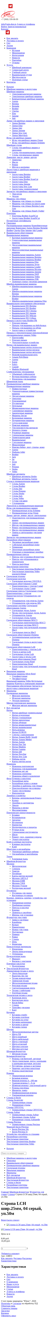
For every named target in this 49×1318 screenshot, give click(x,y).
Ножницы (11, 764)
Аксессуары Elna (20, 182)
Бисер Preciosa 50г (20, 1129)
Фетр (9, 778)
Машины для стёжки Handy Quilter (28, 211)
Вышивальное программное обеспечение (26, 303)
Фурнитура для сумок (17, 917)
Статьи (10, 1289)
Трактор (15, 871)
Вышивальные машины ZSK (25, 279)
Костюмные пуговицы (22, 895)
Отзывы (15, 62)
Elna (14, 113)
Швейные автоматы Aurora (24, 479)
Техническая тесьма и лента (19, 995)
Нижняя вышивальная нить (25, 354)
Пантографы (18, 337)
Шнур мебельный (20, 1039)
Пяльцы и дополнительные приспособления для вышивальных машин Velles (27, 334)
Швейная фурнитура (16, 861)
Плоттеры (11, 213)
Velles (14, 471)
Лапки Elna (17, 126)
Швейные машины (15, 91)
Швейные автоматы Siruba (24, 476)
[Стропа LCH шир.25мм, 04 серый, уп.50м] (27, 1225)
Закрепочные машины (22, 413)
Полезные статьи (20, 79)
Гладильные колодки (16, 579)
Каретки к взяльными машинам (29, 683)
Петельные (17, 406)
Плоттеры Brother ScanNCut (25, 216)
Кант (14, 1010)
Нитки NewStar (19, 754)
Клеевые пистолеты (21, 844)
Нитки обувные (19, 722)
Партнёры (16, 60)
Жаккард (16, 959)
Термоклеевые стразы (22, 1102)
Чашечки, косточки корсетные (26, 1068)
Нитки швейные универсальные (27, 713)
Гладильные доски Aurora (24, 610)
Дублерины (17, 954)
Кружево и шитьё (20, 1024)
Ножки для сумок (20, 929)
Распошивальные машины (19, 225)
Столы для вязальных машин (25, 155)
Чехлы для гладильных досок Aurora (29, 613)
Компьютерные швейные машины (28, 99)
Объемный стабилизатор (23, 374)
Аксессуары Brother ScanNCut (26, 218)
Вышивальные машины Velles (26, 277)
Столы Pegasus (19, 491)
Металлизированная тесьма (24, 983)
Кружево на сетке (20, 1020)
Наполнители (18, 793)
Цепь (14, 942)
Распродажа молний (21, 888)
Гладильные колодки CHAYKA (26, 581)
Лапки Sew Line (19, 133)
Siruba (15, 469)
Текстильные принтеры (17, 566)
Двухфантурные (19, 678)
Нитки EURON (19, 732)
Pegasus (15, 467)
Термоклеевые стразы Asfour (25, 1115)
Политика (5, 1303)
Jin (13, 459)
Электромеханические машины (26, 94)
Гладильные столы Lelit (23, 654)
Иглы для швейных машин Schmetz (28, 143)
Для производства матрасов (25, 428)
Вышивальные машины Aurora (26, 255)
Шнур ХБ (16, 1034)
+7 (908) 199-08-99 (9, 19)
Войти (4, 26)
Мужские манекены (21, 698)
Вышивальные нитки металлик (26, 352)
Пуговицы (11, 890)
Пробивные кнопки (21, 905)
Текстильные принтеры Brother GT (28, 569)
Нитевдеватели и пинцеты (24, 827)
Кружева (11, 1012)
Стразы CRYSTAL (15, 1107)
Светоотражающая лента (23, 988)
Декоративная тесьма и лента (20, 971)
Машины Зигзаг (19, 415)
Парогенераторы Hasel (22, 664)
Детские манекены (20, 700)
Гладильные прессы (16, 591)
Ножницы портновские (23, 766)
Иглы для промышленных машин (22, 508)
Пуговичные (18, 403)
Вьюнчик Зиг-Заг (20, 976)
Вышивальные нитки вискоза (25, 350)
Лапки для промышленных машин (28, 523)
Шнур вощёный (19, 1037)
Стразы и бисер (14, 1097)
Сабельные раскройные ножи (25, 544)
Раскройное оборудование (19, 540)
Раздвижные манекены (17, 693)
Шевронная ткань (15, 381)
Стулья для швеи (19, 501)
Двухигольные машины (23, 396)
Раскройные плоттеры (17, 1136)
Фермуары (17, 944)
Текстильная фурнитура (18, 968)
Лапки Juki (17, 128)
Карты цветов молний (22, 876)
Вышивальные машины (18, 235)
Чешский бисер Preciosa (18, 1127)
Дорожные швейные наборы (25, 851)
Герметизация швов (21, 437)
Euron (14, 362)
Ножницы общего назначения (26, 776)
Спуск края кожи (20, 423)
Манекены (11, 691)
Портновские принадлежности (21, 812)
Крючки (15, 910)
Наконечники (18, 927)
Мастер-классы (19, 77)
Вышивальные (19, 440)
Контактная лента (20, 1000)
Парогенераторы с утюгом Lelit (26, 649)
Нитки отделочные (21, 715)
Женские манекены (21, 696)
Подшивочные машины (23, 420)
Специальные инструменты (25, 832)
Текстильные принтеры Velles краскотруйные (26, 572)
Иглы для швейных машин (19, 138)
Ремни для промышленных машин (28, 527)
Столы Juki (17, 488)
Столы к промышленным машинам (23, 481)
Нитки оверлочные (21, 720)
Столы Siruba (18, 493)
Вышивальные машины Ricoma (26, 269)
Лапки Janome (18, 130)
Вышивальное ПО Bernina (24, 306)
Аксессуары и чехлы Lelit (24, 657)
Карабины (17, 922)
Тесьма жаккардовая (21, 978)
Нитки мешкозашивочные (24, 725)
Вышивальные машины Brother (26, 259)
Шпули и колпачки (21, 167)
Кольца (15, 925)
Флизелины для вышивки (24, 379)
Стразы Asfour (13, 1112)
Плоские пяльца (19, 340)
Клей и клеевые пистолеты (19, 842)
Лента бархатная (19, 973)
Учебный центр (19, 72)
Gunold (15, 367)
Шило (15, 834)
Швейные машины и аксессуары (22, 89)
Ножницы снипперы (21, 773)
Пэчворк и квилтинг (21, 778)
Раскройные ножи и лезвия (24, 783)
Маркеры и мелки (20, 808)
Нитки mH (17, 752)
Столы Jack (17, 496)
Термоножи (17, 547)
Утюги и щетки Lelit (21, 652)
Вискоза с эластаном (21, 961)
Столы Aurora (18, 484)
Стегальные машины (21, 442)
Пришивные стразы (21, 1105)
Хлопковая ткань (20, 859)
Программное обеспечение (19, 686)
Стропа (15, 939)
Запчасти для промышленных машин (24, 537)
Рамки (15, 937)
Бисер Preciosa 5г (20, 1132)
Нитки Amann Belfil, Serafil (24, 737)
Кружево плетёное (20, 1017)
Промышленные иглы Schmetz (26, 510)
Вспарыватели (18, 817)
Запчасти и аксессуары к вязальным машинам (24, 687)
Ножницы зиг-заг (20, 771)
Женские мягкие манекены (24, 705)
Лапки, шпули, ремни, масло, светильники (26, 515)
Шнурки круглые (20, 1049)
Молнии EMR (18, 881)
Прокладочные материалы (19, 946)
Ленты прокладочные (22, 951)
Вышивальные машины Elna (25, 262)
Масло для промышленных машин (28, 530)
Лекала (15, 805)
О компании (12, 1282)
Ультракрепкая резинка (22, 1095)
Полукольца (17, 932)
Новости (16, 58)
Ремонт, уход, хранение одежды (27, 837)
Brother (15, 108)
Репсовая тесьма (19, 985)
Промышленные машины (18, 386)
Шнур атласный (19, 1044)
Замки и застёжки (20, 920)
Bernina (15, 104)
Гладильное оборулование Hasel (21, 659)
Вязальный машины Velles (19, 681)
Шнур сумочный (20, 1041)
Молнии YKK (18, 883)
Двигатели (17, 194)
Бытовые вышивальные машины (27, 238)
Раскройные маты (20, 781)
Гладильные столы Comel (24, 588)
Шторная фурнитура (16, 1051)
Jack (14, 457)
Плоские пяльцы (19, 323)
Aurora (15, 101)
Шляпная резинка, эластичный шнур (29, 1085)
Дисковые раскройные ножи (25, 542)
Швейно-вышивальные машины (22, 284)
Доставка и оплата (15, 41)
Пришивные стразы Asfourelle (26, 1119)
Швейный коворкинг (22, 67)
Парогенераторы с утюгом (19, 593)
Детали (15, 196)
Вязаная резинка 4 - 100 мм (24, 1080)
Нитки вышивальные (22, 727)
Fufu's (14, 364)
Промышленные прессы (18, 554)
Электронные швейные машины (27, 96)
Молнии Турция (19, 886)
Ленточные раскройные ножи (26, 549)
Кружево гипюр (19, 1027)
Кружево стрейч (19, 1015)
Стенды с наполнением (23, 735)
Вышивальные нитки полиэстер (27, 347)
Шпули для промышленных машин (28, 525)
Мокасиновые (18, 445)
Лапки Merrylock (19, 135)
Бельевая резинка (20, 1078)
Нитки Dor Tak (19, 744)
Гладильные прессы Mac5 (24, 632)
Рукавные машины (21, 432)
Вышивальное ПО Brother (24, 308)
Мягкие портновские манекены (21, 703)
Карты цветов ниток (21, 761)
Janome (15, 116)
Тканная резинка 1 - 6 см (23, 1083)
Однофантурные (19, 676)
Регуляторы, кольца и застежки (26, 1066)
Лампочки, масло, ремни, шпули (22, 157)
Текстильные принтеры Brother (21, 1141)
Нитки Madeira (19, 747)
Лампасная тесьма (20, 981)
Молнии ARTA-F (20, 878)
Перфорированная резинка (24, 1093)
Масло (15, 162)
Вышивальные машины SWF (25, 274)
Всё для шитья (13, 708)
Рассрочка (27, 1258)
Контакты (11, 82)
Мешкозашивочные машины (25, 408)
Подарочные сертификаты (19, 221)
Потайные (17, 873)
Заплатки (16, 820)
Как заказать (12, 38)
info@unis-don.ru (8, 24)
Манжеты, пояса (19, 1090)
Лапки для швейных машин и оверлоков (25, 121)
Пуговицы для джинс (22, 893)
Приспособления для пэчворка (26, 788)
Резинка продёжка (20, 1088)
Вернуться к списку (10, 1220)
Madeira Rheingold (20, 369)
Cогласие (17, 1303)
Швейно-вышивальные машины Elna (29, 301)
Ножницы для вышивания (24, 769)
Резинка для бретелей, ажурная (26, 1058)
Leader (39, 230)
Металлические (19, 866)
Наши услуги (13, 1284)
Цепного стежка (19, 430)
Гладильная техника (16, 576)
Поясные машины (20, 425)
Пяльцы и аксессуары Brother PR (22, 320)
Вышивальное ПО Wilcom (24, 316)
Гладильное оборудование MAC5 (22, 620)
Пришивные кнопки (21, 903)
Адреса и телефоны (26, 24)
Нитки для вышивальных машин (22, 345)
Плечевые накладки (16, 963)
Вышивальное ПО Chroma (24, 311)
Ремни (15, 164)
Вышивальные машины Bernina (26, 257)
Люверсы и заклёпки (21, 912)
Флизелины (17, 949)
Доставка (17, 1258)
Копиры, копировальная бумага (26, 798)
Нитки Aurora (18, 742)
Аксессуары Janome (21, 184)
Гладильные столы (34, 591)
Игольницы (17, 822)
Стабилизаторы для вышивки (20, 372)
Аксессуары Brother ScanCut (25, 179)
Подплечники (18, 966)
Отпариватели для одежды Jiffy (26, 603)
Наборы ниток (18, 759)
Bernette (15, 106)
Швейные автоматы (16, 474)
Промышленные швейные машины (23, 384)
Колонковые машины (22, 418)
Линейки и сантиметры (23, 803)
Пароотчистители (15, 596)
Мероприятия (18, 53)
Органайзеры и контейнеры (25, 854)
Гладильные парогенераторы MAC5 (28, 622)
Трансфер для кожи (21, 1007)
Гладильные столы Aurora (24, 618)
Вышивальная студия (22, 75)
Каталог (5, 29)
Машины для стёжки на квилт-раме (28, 203)
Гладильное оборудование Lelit (21, 647)
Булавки (16, 815)
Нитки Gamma (18, 749)
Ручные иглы (18, 830)
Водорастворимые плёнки (24, 376)
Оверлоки (11, 223)
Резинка (10, 1073)
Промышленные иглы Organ (25, 513)
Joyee (14, 462)
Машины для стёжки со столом (26, 201)
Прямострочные (19, 389)
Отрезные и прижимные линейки (27, 552)
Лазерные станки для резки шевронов (29, 281)
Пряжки (15, 934)
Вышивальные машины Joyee (25, 264)
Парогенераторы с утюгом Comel (27, 586)
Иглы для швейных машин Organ (27, 140)
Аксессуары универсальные (25, 189)
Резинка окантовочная (22, 1071)
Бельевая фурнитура (16, 1056)
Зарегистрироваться (17, 26)
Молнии (10, 864)
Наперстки (17, 825)
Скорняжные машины (22, 411)
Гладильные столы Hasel (23, 661)
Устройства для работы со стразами (23, 1134)
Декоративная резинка (22, 1076)
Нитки (10, 710)
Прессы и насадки (20, 907)
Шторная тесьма (19, 1054)
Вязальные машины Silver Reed (21, 674)
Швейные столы (14, 145)
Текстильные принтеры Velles (20, 1144)
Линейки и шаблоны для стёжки (27, 786)
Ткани (9, 856)
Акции (10, 45)
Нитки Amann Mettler (22, 739)
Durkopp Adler (18, 452)
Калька (15, 800)
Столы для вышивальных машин (27, 152)
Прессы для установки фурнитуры (28, 557)
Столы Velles (18, 498)
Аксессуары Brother (21, 177)
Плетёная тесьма (19, 993)
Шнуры (10, 1029)
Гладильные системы (16, 605)
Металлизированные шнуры (25, 1032)
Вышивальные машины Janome (26, 272)
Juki (14, 118)
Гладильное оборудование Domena (23, 635)
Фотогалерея (18, 55)
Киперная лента (19, 998)
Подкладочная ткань (16, 956)
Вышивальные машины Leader (26, 267)
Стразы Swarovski (15, 1100)
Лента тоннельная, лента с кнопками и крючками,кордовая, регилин (29, 1062)
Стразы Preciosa (14, 1122)
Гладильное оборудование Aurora (22, 606)
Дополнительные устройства (25, 342)
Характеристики (8, 1261)
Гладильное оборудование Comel (22, 583)
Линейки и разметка (16, 795)
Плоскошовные (19, 401)
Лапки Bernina (18, 123)
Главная (4, 1192)
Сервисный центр (20, 70)
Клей (14, 847)
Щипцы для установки (22, 915)
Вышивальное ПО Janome (24, 313)
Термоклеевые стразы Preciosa (26, 1124)
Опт (8, 43)
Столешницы (18, 503)
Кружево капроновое (22, 1022)
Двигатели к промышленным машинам (25, 506)
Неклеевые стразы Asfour (24, 1117)
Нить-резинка (18, 730)
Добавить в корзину (10, 1253)
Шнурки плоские (20, 1046)
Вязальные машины (16, 671)
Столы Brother (18, 486)
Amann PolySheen (20, 357)
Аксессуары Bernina (21, 174)
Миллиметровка (19, 810)
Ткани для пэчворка (21, 791)
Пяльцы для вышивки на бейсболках (29, 325)
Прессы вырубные (20, 564)
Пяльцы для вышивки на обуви (26, 328)
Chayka (15, 111)
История (16, 50)
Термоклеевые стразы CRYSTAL (27, 1110)
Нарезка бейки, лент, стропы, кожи (28, 447)
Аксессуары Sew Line (22, 186)
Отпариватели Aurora (22, 615)
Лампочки (17, 160)
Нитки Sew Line (19, 756)
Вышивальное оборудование (20, 233)
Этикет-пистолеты (20, 839)
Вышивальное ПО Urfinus (24, 318)
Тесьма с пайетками (21, 990)
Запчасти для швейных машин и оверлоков (27, 191)
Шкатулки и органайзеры (18, 849)
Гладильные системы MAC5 (25, 625)
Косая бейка (17, 1002)
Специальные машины (22, 435)
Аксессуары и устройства (24, 330)
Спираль (16, 868)
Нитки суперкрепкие (22, 717)
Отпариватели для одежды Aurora (27, 601)
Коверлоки (21, 228)
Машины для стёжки (16, 199)
